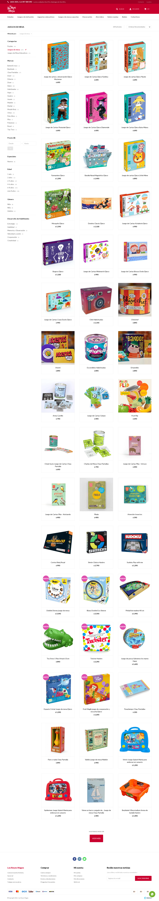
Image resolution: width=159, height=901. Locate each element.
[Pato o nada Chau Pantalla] (58, 739)
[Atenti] (58, 347)
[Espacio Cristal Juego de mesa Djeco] (58, 689)
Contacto (141, 2)
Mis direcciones (79, 879)
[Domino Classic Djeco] (96, 203)
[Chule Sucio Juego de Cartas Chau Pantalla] (58, 444)
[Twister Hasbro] (96, 638)
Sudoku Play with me (135, 562)
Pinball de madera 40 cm (135, 610)
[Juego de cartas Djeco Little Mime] (135, 155)
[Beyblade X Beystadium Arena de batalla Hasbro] (135, 790)
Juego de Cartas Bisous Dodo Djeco (135, 271)
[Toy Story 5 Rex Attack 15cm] (58, 638)
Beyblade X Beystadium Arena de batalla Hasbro (135, 811)
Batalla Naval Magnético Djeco (96, 175)
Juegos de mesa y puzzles (68, 17)
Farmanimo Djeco (58, 175)
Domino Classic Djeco (96, 223)
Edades (10, 17)
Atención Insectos (135, 514)
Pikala (96, 514)
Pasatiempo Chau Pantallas (134, 709)
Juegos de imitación (25, 17)
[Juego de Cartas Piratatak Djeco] (58, 107)
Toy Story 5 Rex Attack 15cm (58, 658)
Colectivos (135, 17)
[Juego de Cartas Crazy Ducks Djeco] (58, 299)
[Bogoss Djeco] (58, 251)
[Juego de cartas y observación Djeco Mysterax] (58, 57)
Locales (149, 2)
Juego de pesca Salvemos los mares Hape (135, 659)
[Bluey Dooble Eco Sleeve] (96, 590)
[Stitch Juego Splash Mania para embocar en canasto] (135, 739)
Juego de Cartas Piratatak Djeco (57, 127)
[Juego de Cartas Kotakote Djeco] (135, 203)
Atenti (57, 368)
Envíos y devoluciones (48, 879)
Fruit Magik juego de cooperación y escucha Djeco (96, 710)
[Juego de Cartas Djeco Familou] (96, 57)
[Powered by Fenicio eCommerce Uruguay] (148, 898)
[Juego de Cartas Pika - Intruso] (135, 444)
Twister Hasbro (96, 658)
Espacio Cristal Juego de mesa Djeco (58, 709)
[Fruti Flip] (135, 395)
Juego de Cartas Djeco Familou (96, 77)
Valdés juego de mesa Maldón (96, 760)
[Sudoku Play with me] (135, 542)
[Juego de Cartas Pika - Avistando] (58, 494)
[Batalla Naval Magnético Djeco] (96, 155)
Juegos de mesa (25, 33)
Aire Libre (100, 17)
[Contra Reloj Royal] (58, 542)
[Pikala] (96, 494)
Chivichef (135, 320)
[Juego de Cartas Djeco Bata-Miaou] (135, 107)
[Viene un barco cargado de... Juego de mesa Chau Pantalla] (96, 790)
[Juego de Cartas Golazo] (96, 395)
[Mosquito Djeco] (58, 203)
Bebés (124, 17)
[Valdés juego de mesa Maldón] (96, 739)
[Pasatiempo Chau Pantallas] (135, 689)
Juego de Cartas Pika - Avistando (58, 514)
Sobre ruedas (112, 17)
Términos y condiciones (49, 876)
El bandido (135, 368)
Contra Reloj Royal (58, 562)
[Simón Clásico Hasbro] (96, 542)
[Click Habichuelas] (96, 299)
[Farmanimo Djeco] (58, 155)
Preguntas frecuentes (48, 882)
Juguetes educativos (45, 17)
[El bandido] (135, 347)
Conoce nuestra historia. (15, 873)
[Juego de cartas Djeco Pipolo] (135, 57)
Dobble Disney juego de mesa (58, 610)
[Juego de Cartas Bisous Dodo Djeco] (135, 251)
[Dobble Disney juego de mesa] (58, 590)
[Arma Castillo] (58, 395)
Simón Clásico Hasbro (96, 562)
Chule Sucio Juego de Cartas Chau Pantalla (58, 465)
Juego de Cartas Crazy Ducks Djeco (58, 320)
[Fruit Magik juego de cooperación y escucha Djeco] (96, 689)
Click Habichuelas (96, 320)
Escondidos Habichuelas (96, 368)
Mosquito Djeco (58, 223)
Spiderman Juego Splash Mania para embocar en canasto (58, 811)
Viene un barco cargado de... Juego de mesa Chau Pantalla (96, 811)
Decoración (87, 17)
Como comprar (46, 873)
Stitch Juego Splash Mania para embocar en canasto (135, 761)
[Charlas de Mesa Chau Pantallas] (96, 444)
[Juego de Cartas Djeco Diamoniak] (96, 107)
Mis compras (78, 876)
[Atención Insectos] (135, 494)
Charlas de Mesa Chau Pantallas (96, 464)
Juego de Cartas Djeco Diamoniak (96, 127)
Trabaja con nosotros (14, 882)
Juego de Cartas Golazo (96, 416)
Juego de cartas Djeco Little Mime (135, 175)
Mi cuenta (77, 873)
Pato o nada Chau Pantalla (58, 760)
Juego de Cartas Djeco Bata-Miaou (134, 127)
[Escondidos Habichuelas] (96, 347)
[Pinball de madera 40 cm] (135, 590)
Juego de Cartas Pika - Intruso (135, 464)
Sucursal (10, 876)
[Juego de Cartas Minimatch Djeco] (96, 251)
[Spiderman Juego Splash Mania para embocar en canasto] (58, 790)
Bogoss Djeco (58, 271)
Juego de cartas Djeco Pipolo (135, 77)
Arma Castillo (58, 416)
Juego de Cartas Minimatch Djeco (96, 271)
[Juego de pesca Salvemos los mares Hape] (135, 638)
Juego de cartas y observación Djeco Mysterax (58, 78)
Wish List (77, 882)
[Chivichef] (135, 299)
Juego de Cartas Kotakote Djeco (134, 223)
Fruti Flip (135, 416)
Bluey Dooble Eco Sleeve (96, 610)
